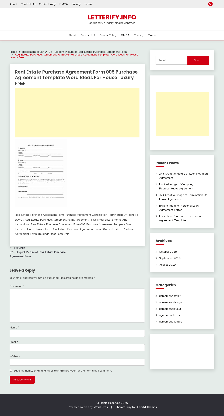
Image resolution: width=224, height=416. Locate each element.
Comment (17, 286)
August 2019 (167, 264)
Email (14, 342)
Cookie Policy (47, 4)
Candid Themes (147, 407)
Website (15, 356)
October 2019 (168, 251)
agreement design (170, 302)
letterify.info (112, 17)
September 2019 (170, 258)
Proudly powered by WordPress (88, 407)
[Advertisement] (77, 112)
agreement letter (169, 315)
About (13, 4)
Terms (88, 4)
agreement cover (169, 295)
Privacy (76, 4)
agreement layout (170, 308)
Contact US (28, 4)
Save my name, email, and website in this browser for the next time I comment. (62, 370)
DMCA (63, 4)
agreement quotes (170, 321)
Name (14, 327)
